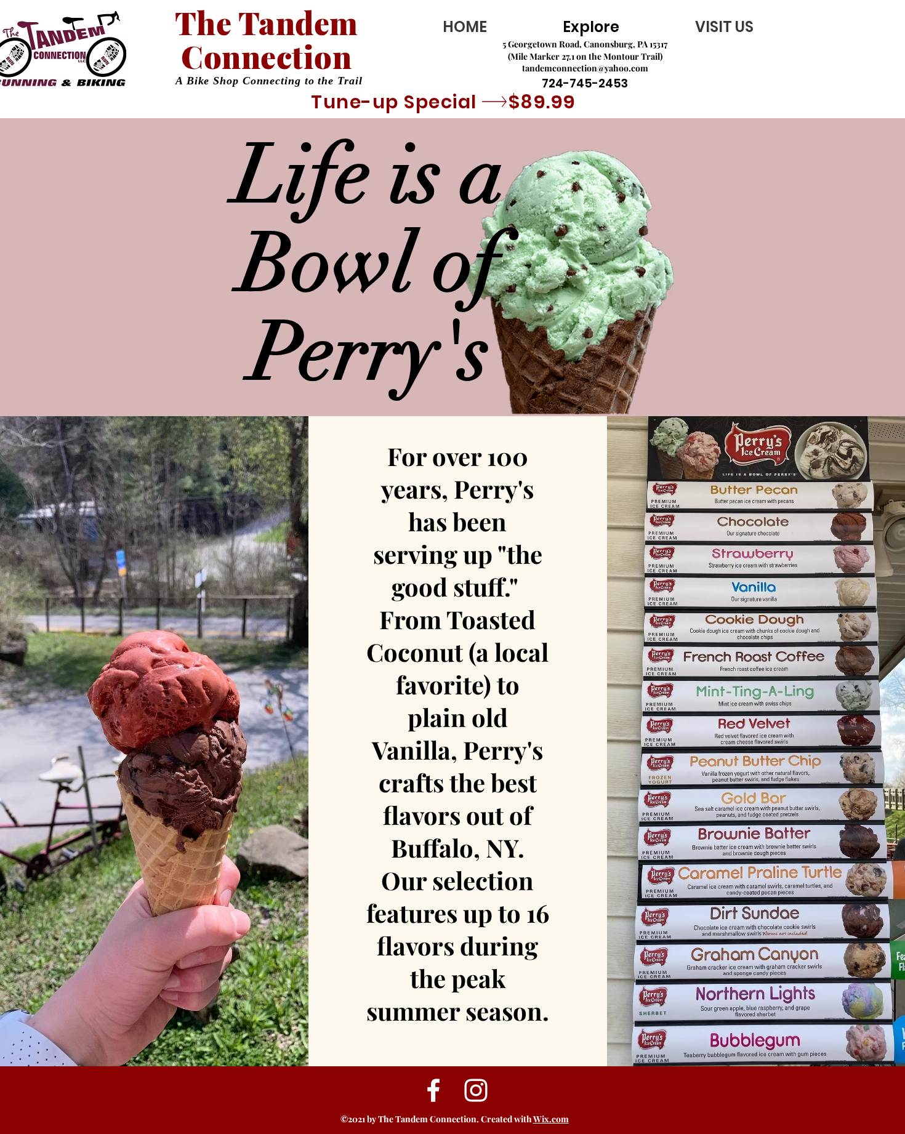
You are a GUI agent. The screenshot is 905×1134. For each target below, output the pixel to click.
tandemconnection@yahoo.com (585, 68)
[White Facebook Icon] (433, 1090)
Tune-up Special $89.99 (443, 102)
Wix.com (551, 1119)
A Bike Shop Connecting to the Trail (269, 80)
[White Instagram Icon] (476, 1090)
